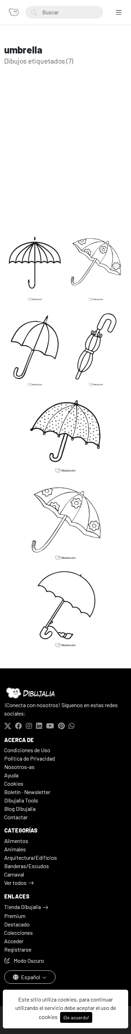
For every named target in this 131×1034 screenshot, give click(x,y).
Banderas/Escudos (26, 866)
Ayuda (11, 775)
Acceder (13, 941)
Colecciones (18, 932)
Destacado (17, 924)
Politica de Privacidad (29, 758)
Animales (15, 849)
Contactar (16, 817)
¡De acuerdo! (76, 1017)
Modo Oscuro (28, 960)
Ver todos (15, 882)
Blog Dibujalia (20, 808)
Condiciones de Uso (27, 750)
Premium (15, 915)
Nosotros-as (19, 766)
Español (30, 977)
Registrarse (17, 949)
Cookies (13, 783)
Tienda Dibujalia (22, 906)
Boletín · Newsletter (27, 792)
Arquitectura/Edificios (30, 857)
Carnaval (14, 874)
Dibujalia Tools (21, 800)
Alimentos (16, 840)
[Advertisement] (65, 153)
